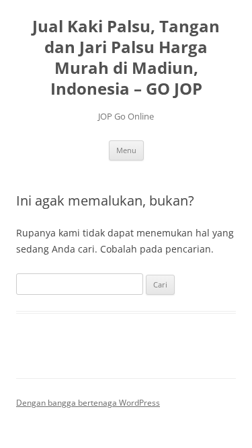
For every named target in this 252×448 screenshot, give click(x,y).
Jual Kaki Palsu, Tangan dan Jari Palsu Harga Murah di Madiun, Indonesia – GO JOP (126, 57)
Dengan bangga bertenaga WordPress (88, 402)
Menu (126, 150)
